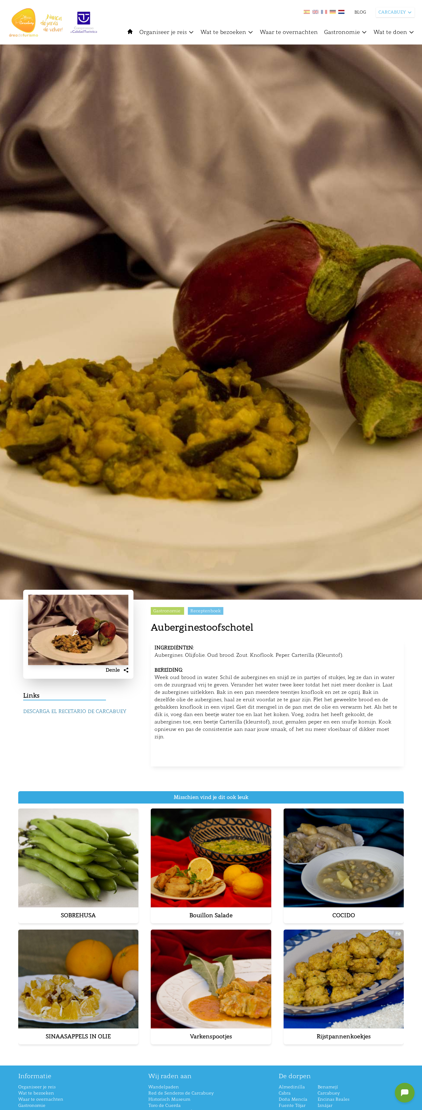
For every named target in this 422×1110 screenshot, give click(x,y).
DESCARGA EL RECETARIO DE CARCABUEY (74, 711)
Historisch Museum (169, 1099)
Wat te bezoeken (223, 32)
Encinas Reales (333, 1099)
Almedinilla (292, 1087)
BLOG (360, 12)
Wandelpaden (163, 1087)
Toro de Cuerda (164, 1105)
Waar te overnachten (289, 32)
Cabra (285, 1093)
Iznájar (325, 1105)
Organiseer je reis (163, 32)
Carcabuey (329, 1093)
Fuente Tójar (292, 1105)
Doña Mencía (293, 1099)
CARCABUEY (392, 12)
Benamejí (328, 1087)
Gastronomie (342, 32)
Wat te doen (390, 32)
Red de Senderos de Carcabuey (181, 1093)
